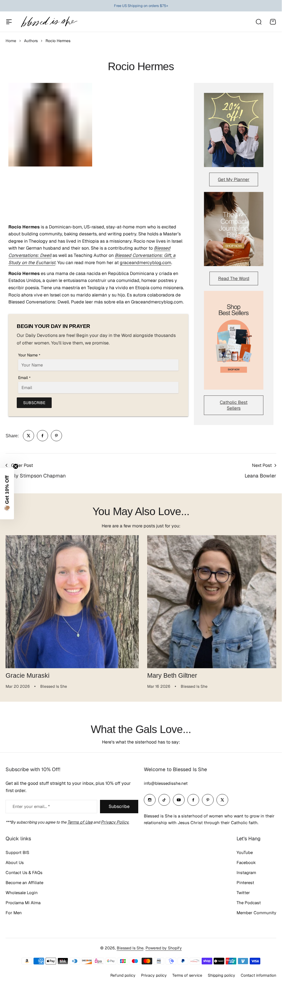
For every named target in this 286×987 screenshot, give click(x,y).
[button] (7, 493)
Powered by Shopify (164, 947)
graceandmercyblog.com (145, 263)
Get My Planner (233, 179)
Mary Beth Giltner (170, 673)
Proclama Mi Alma (23, 902)
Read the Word (233, 278)
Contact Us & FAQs (24, 872)
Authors (31, 40)
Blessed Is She (130, 947)
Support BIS (17, 852)
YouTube (245, 852)
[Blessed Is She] (49, 21)
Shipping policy (221, 975)
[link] (28, 435)
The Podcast (249, 902)
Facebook (246, 862)
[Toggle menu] (9, 22)
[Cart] (273, 22)
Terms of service (187, 975)
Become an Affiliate (24, 882)
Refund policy (122, 975)
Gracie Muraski (27, 673)
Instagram (246, 872)
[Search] (258, 22)
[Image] (233, 130)
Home (11, 40)
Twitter (243, 892)
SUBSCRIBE (34, 402)
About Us (15, 862)
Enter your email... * (31, 806)
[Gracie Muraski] (71, 600)
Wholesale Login (22, 892)
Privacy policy (154, 975)
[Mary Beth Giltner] (211, 600)
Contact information (258, 975)
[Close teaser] (15, 466)
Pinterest (245, 882)
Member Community (256, 912)
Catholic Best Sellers (233, 405)
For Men (14, 912)
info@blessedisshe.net (166, 783)
